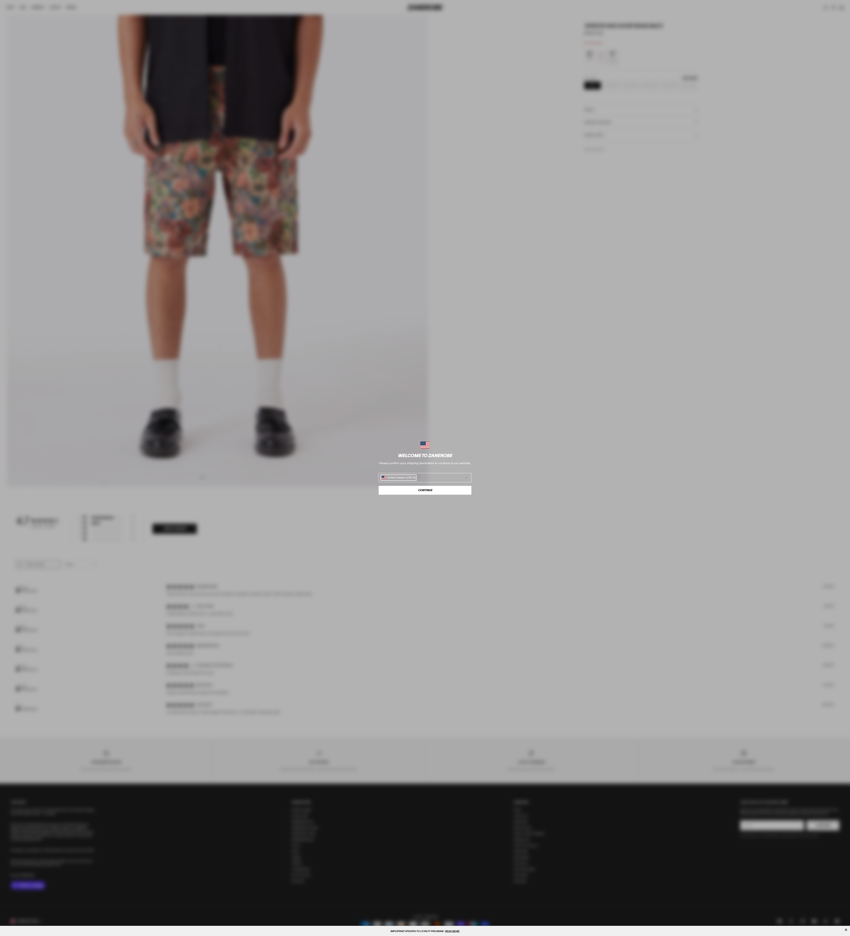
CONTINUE (425, 490)
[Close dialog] (846, 930)
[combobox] (399, 477)
